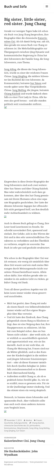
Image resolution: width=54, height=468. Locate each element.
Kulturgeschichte (20, 423)
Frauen (39, 420)
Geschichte (8, 423)
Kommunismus (10, 428)
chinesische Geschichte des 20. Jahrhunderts (22, 425)
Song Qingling (19, 76)
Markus (29, 420)
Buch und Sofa (15, 6)
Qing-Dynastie (22, 428)
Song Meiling (19, 90)
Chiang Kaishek (12, 93)
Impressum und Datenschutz (16, 462)
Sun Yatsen (35, 83)
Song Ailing (10, 69)
